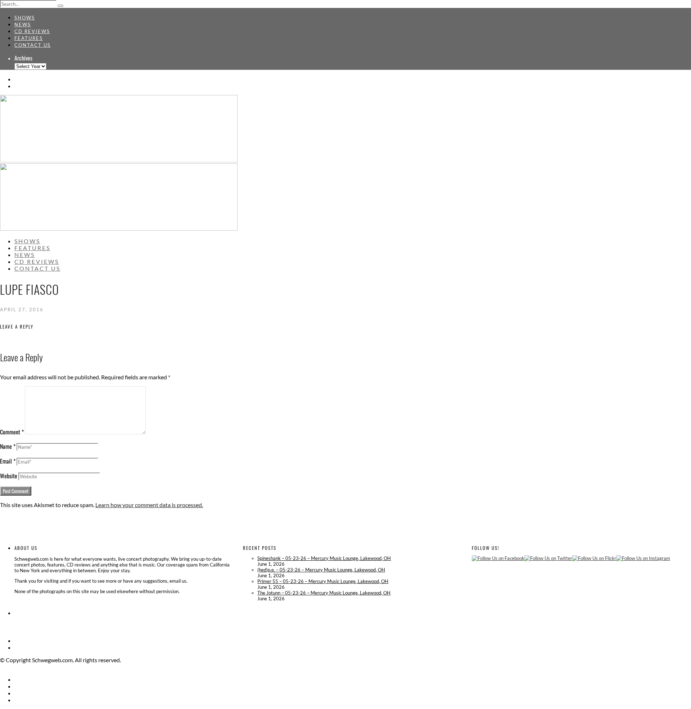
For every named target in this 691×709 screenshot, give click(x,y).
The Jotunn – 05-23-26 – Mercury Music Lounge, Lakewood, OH (323, 593)
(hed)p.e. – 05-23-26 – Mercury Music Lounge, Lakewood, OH (321, 570)
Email (7, 461)
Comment (12, 432)
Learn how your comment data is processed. (149, 504)
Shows (24, 18)
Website (8, 475)
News (22, 24)
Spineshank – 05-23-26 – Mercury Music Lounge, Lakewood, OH (324, 558)
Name (7, 446)
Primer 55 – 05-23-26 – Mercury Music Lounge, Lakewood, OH (322, 581)
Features (28, 38)
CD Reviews (32, 31)
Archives (23, 58)
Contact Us (32, 45)
